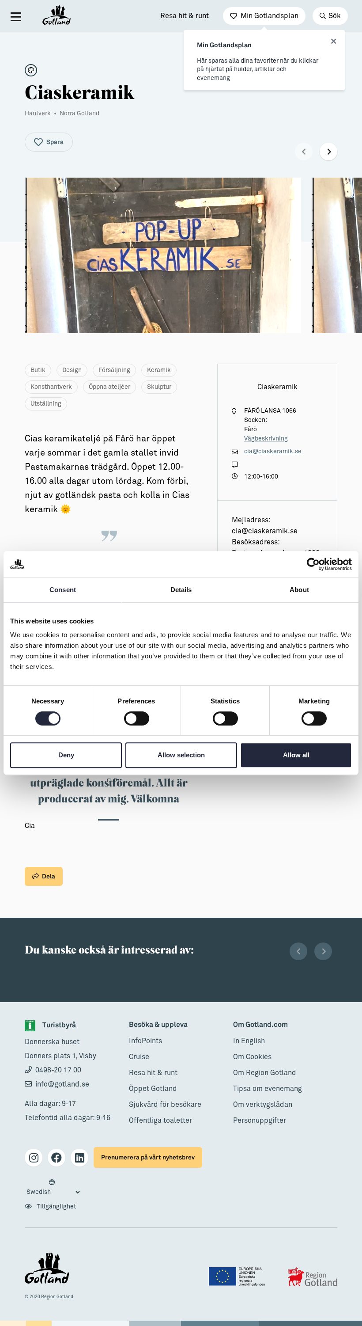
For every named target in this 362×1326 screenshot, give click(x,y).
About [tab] (299, 589)
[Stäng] (333, 41)
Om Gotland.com (260, 1025)
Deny (66, 755)
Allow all (296, 755)
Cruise (139, 1056)
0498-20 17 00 (58, 1070)
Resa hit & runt (184, 15)
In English (249, 1041)
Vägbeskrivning (266, 439)
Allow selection (181, 755)
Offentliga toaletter (160, 1120)
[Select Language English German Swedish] (53, 1187)
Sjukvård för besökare (165, 1104)
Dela (48, 876)
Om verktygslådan (262, 1104)
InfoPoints (145, 1041)
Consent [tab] (62, 589)
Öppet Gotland (153, 1088)
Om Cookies (252, 1056)
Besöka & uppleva (158, 1025)
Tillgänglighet (55, 1207)
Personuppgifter (259, 1120)
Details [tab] (181, 589)
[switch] (136, 718)
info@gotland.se (62, 1084)
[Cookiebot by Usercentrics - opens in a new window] (313, 564)
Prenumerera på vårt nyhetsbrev (148, 1157)
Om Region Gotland (264, 1072)
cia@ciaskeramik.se (273, 451)
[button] (304, 151)
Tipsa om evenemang (267, 1088)
